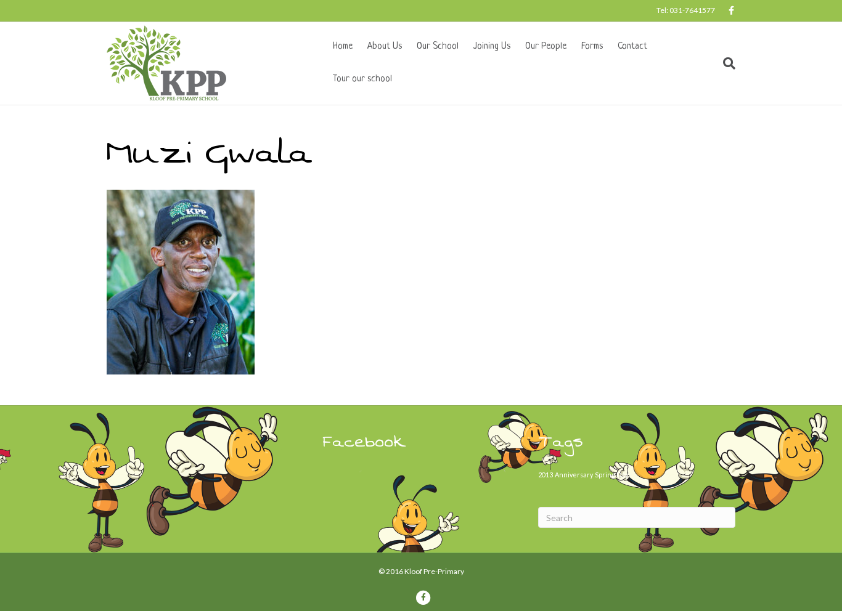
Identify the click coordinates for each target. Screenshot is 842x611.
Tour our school (362, 79)
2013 (545, 475)
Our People (545, 46)
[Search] (725, 63)
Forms (592, 46)
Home (343, 46)
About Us (384, 46)
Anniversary (574, 475)
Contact (632, 46)
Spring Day (611, 475)
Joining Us (491, 46)
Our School (438, 46)
